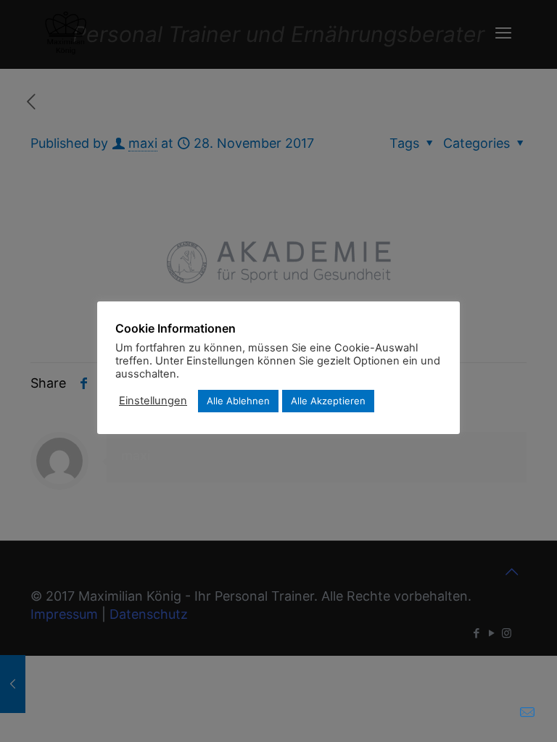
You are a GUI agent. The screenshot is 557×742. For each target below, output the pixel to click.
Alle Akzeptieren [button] (328, 401)
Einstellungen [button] (153, 400)
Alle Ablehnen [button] (238, 401)
